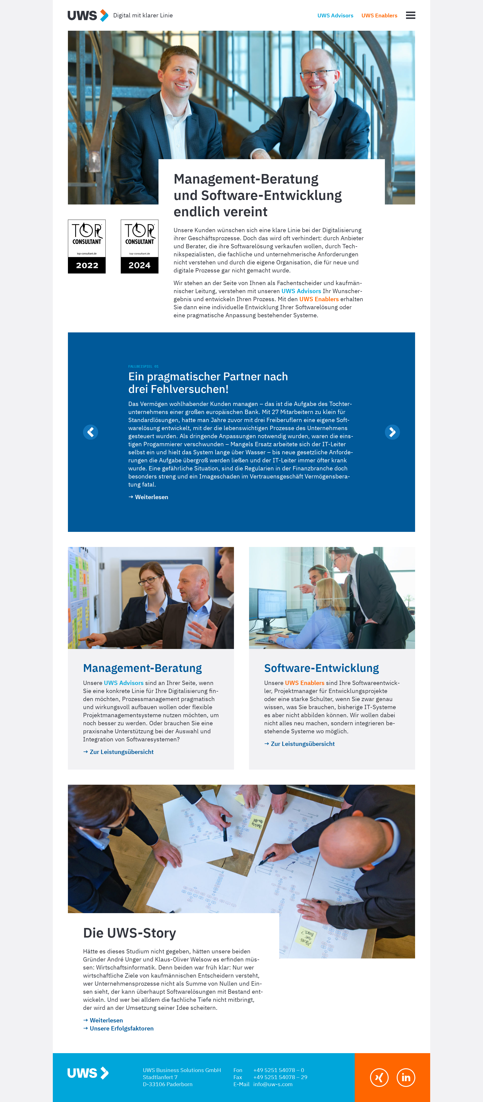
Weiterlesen (151, 497)
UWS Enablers (379, 16)
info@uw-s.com (273, 1084)
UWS (88, 16)
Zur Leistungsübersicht (122, 752)
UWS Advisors (335, 16)
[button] (90, 432)
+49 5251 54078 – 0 (278, 1070)
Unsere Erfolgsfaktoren (122, 1029)
